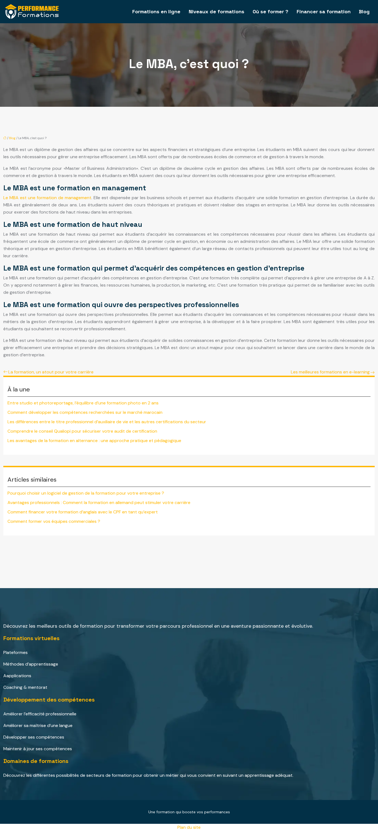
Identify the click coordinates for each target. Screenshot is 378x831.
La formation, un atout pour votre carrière (51, 372)
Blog (364, 11)
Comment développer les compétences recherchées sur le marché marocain (84, 412)
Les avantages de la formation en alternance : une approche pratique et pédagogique (94, 440)
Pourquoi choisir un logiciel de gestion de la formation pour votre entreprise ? (85, 493)
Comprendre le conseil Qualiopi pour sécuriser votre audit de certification (82, 431)
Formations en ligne (156, 11)
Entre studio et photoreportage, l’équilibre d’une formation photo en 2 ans (83, 403)
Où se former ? (270, 11)
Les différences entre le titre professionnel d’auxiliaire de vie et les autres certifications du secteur (106, 422)
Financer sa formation (324, 11)
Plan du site (189, 827)
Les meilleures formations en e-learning (330, 372)
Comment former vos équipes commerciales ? (53, 521)
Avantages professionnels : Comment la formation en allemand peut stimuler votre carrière (98, 502)
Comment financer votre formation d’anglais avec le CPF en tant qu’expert (82, 512)
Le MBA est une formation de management (47, 198)
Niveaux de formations (216, 11)
